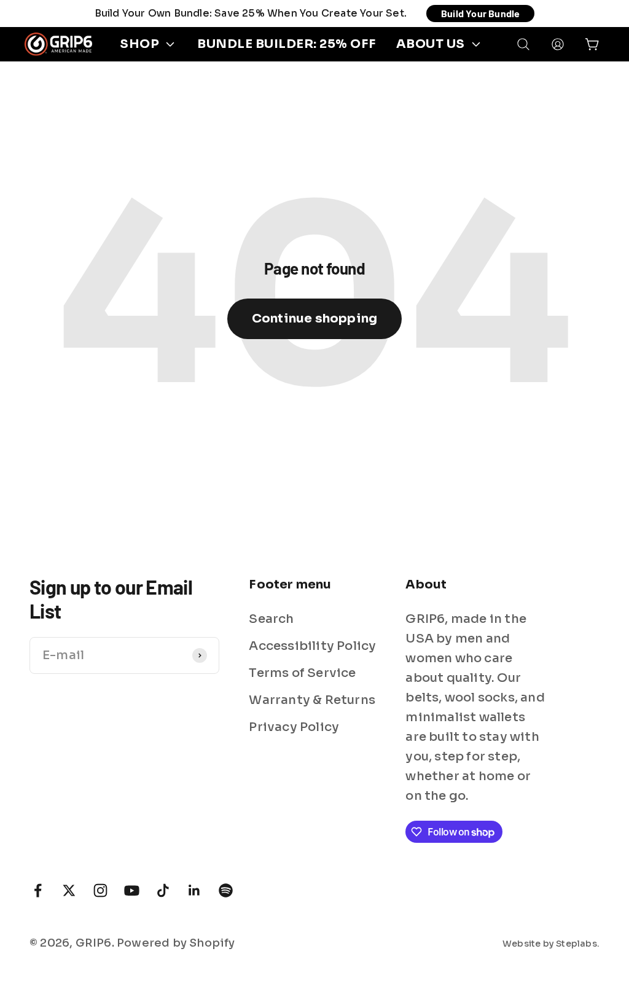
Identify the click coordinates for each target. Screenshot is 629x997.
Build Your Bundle (480, 13)
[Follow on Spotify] (225, 890)
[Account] (557, 44)
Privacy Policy (294, 727)
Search (271, 619)
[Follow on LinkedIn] (194, 890)
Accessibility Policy (312, 646)
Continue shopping (314, 318)
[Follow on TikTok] (163, 890)
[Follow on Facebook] (37, 890)
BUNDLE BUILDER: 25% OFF (287, 44)
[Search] (523, 44)
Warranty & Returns (312, 700)
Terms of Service (302, 673)
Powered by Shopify (176, 943)
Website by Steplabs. (551, 943)
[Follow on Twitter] (69, 890)
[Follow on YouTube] (131, 890)
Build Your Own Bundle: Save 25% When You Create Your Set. (251, 13)
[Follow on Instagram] (100, 890)
